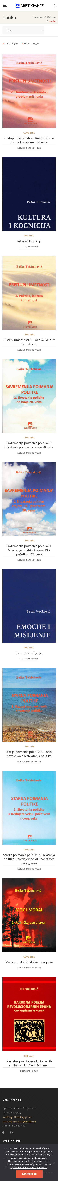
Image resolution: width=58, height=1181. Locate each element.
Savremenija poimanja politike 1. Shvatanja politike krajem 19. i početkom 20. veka (29, 550)
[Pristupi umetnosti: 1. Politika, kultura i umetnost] (29, 293)
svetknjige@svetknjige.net (17, 1117)
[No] (54, 1162)
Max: (32, 43)
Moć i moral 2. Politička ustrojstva (29, 962)
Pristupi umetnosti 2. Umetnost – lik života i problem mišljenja (29, 140)
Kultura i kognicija (29, 241)
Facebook (3, 1132)
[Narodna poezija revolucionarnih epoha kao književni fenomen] (29, 1014)
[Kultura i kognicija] (29, 194)
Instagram (11, 1132)
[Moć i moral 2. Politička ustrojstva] (29, 915)
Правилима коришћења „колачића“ (29, 1167)
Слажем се (29, 1174)
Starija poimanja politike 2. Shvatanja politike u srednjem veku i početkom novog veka (29, 859)
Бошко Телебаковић (29, 147)
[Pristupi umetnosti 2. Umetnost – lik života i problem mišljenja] (29, 91)
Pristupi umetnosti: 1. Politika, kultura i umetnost (29, 342)
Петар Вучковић (29, 246)
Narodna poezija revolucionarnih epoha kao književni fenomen (29, 1063)
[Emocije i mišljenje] (29, 606)
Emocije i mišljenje (29, 653)
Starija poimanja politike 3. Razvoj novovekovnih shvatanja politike (29, 754)
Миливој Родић (29, 1070)
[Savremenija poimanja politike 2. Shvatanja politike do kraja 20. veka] (29, 396)
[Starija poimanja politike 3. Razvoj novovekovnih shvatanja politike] (29, 705)
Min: (11, 43)
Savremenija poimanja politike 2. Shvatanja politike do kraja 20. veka (29, 445)
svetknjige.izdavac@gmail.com (19, 1121)
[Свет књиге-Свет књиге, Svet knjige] (30, 5)
